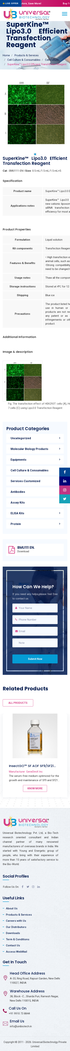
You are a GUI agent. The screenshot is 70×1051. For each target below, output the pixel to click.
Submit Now (35, 659)
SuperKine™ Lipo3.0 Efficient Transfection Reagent (31, 768)
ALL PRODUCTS (17, 702)
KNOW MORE (35, 788)
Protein (16, 524)
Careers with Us (16, 920)
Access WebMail (16, 951)
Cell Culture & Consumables (23, 59)
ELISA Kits (17, 513)
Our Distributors (16, 927)
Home (6, 55)
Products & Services (27, 55)
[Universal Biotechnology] (27, 14)
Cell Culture (52, 59)
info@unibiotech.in (21, 1026)
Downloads (13, 933)
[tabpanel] (35, 112)
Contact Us (13, 945)
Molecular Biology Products (29, 449)
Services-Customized (25, 481)
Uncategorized (21, 438)
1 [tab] (35, 154)
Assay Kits (18, 502)
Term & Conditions (17, 939)
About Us (11, 908)
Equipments (18, 459)
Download (23, 551)
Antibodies (18, 492)
